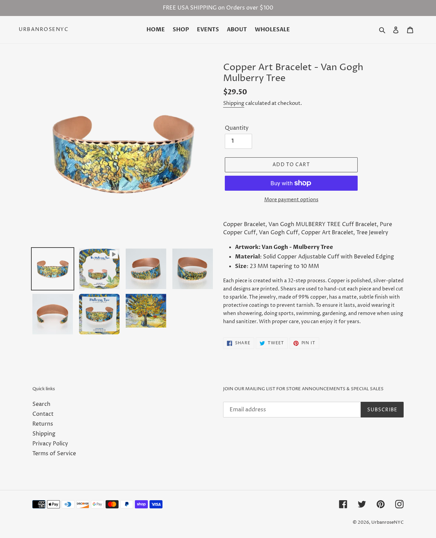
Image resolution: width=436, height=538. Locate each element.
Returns (42, 424)
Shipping (233, 103)
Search (41, 404)
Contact (42, 414)
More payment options (291, 199)
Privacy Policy (50, 443)
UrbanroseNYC (43, 30)
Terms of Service (54, 453)
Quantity (237, 128)
